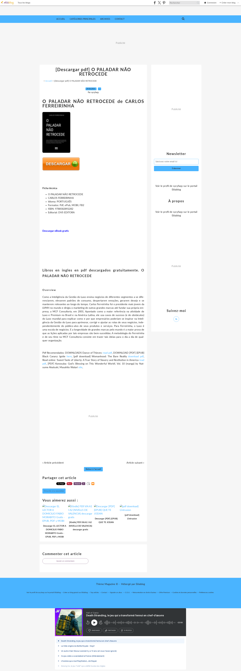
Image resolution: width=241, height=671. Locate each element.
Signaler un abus (116, 592)
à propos (128, 630)
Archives (105, 19)
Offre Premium (164, 592)
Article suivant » (135, 463)
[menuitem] (60, 19)
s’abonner (96, 630)
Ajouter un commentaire (65, 561)
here (69, 356)
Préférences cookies (206, 592)
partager (112, 630)
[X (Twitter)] (159, 2)
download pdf (136, 356)
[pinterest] (164, 2)
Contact (120, 19)
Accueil (60, 19)
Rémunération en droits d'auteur (144, 592)
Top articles (94, 592)
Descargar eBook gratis (55, 231)
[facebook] (154, 2)
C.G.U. (127, 592)
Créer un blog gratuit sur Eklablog (75, 592)
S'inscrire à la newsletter (54, 491)
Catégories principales (82, 19)
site (80, 367)
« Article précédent (53, 463)
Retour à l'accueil (93, 469)
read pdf (107, 353)
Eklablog (140, 584)
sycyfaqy (178, 186)
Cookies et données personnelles (185, 592)
